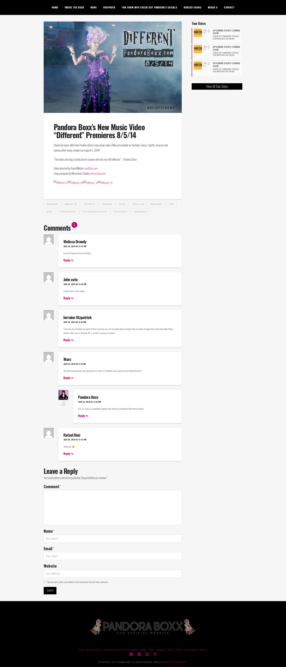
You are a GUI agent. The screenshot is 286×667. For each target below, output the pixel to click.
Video (179, 650)
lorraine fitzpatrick (77, 317)
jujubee (122, 204)
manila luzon (138, 204)
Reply (67, 260)
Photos (170, 650)
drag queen (107, 204)
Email (49, 548)
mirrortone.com (98, 173)
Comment (52, 486)
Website (50, 566)
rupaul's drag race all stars (95, 211)
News (151, 650)
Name (49, 531)
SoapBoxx (160, 650)
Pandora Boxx (88, 397)
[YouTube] (146, 654)
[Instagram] (154, 654)
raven (171, 204)
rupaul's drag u (120, 211)
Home (81, 650)
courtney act (89, 204)
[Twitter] (139, 654)
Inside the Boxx (94, 650)
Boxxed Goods (190, 650)
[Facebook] (131, 654)
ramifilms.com (91, 168)
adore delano (52, 204)
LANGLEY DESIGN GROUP (176, 662)
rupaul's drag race (67, 211)
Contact (203, 650)
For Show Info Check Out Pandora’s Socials (125, 650)
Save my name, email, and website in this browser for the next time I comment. (77, 582)
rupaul (49, 211)
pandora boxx (156, 204)
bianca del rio (71, 204)
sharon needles (140, 211)
